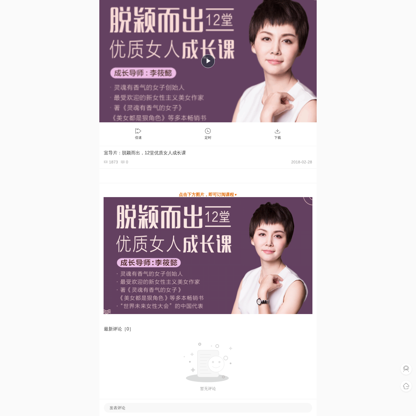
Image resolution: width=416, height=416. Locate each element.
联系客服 (406, 369)
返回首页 (406, 386)
